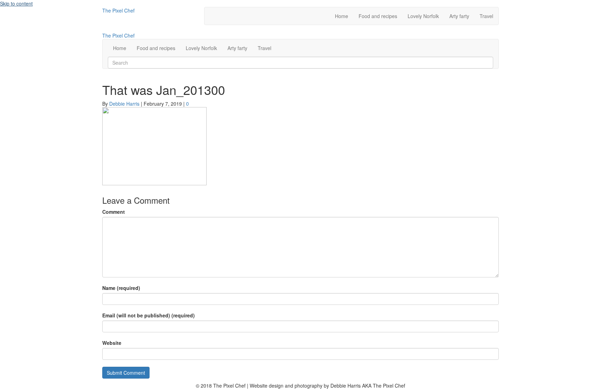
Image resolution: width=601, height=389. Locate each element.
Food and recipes (378, 16)
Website (111, 342)
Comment (113, 211)
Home (341, 16)
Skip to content (16, 3)
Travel (486, 16)
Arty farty (459, 16)
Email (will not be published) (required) (148, 315)
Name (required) (121, 287)
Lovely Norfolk (423, 16)
